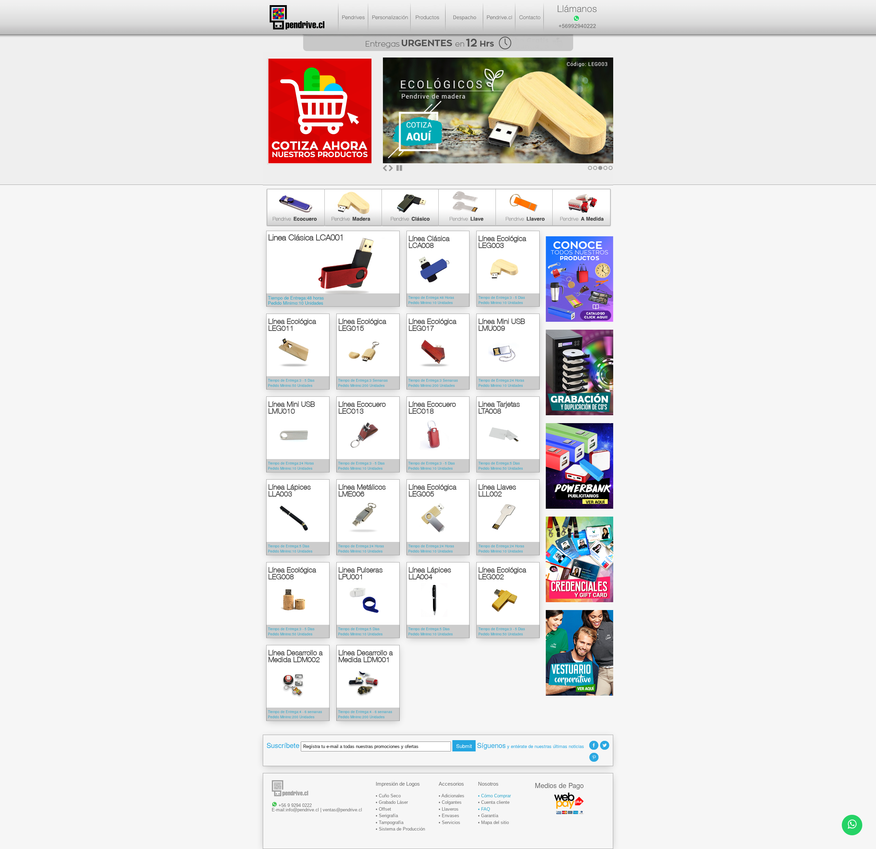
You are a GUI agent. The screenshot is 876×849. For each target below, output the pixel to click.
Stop (399, 168)
